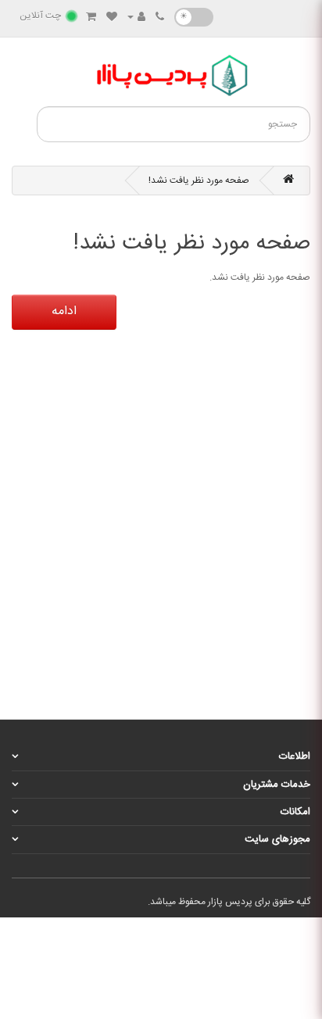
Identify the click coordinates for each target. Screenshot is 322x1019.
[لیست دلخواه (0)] (111, 18)
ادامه (64, 311)
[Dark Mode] (193, 17)
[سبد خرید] (91, 18)
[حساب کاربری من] (136, 18)
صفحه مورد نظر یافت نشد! (198, 180)
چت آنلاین (40, 15)
